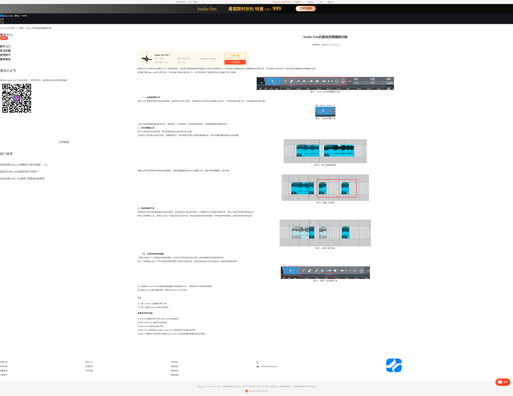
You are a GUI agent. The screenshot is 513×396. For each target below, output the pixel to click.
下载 (2, 28)
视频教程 (3, 31)
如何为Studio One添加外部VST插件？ (20, 171)
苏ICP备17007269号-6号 (258, 391)
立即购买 (64, 142)
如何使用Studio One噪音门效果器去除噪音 (22, 178)
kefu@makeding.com (269, 366)
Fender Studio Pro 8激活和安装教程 (152, 323)
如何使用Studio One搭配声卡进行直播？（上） (24, 164)
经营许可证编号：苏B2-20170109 (255, 387)
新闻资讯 (5, 59)
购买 (4, 38)
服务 (2, 34)
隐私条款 (174, 371)
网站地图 (174, 375)
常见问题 (5, 50)
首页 (2, 19)
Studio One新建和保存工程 (156, 304)
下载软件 (3, 375)
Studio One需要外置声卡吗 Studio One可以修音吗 (158, 319)
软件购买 (3, 366)
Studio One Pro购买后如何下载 (150, 326)
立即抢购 (306, 8)
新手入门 (5, 46)
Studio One (6, 15)
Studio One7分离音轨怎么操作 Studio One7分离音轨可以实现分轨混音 (166, 330)
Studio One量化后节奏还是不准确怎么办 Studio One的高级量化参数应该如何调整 (171, 334)
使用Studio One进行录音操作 (157, 307)
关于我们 (174, 362)
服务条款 (174, 366)
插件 (2, 25)
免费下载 (235, 56)
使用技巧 (5, 54)
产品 (2, 23)
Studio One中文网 (179, 290)
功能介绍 (3, 362)
